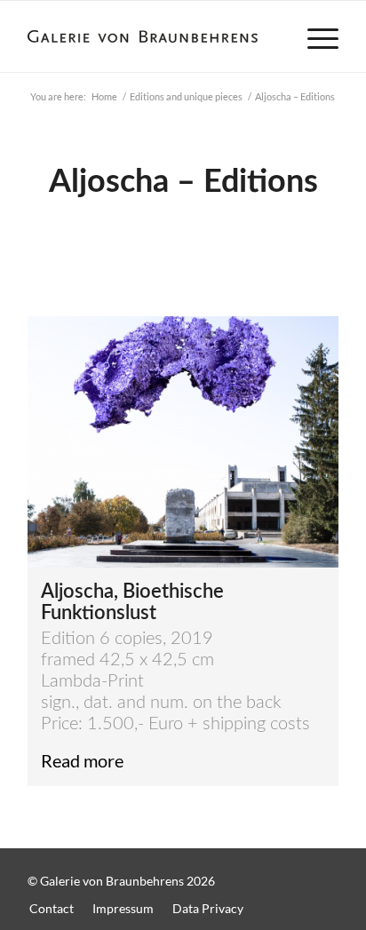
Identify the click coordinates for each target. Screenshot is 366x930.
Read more (82, 760)
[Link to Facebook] (289, 871)
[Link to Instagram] (325, 871)
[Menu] (314, 36)
